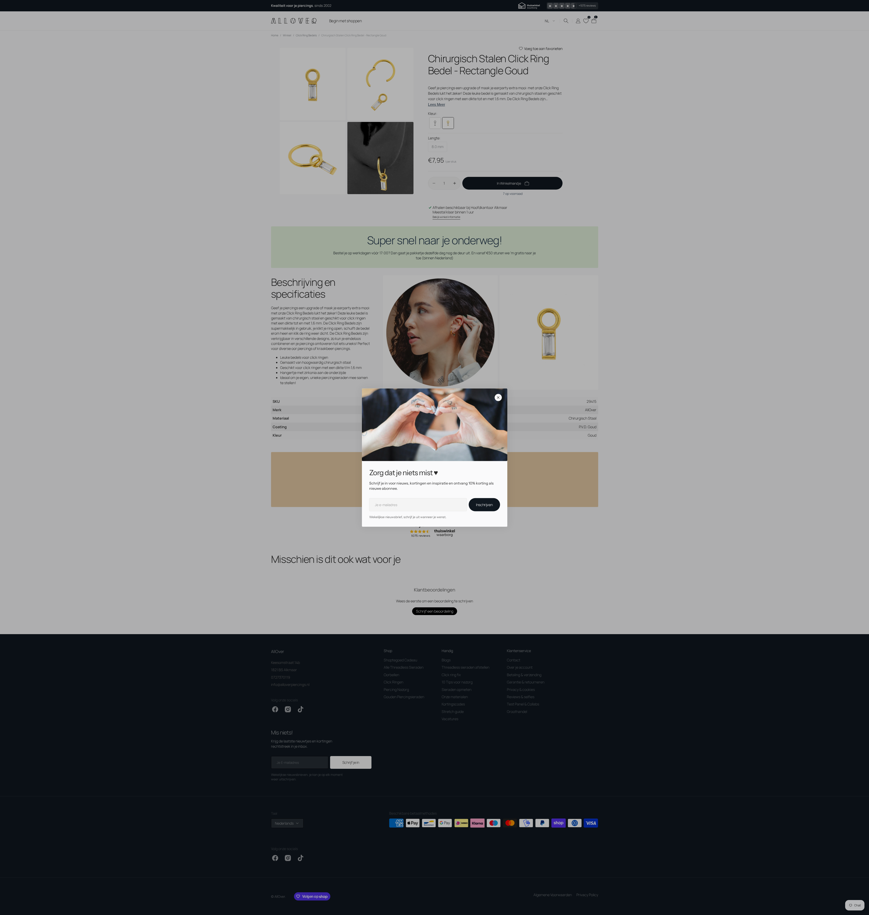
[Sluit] (498, 397)
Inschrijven (484, 504)
